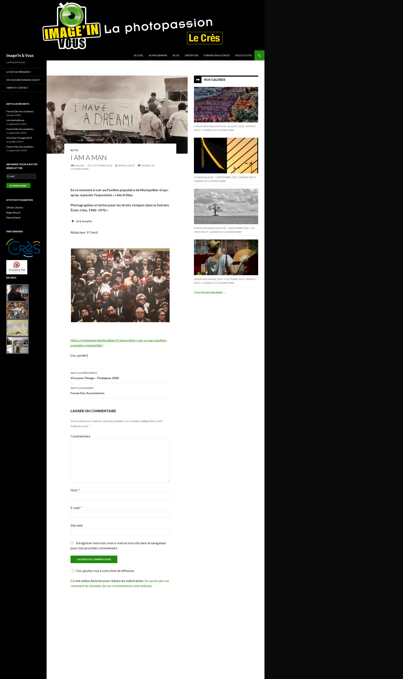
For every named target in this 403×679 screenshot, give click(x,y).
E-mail (76, 508)
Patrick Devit (126, 165)
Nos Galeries (214, 79)
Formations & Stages (217, 55)
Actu (74, 150)
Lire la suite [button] (84, 221)
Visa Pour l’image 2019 (208, 279)
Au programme (158, 55)
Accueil (138, 55)
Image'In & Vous (20, 55)
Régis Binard (13, 212)
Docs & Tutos (243, 55)
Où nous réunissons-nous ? (23, 79)
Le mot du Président (18, 72)
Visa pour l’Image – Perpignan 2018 (95, 375)
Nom (75, 490)
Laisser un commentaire (218, 130)
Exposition (191, 55)
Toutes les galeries (209, 292)
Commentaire (80, 436)
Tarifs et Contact (17, 87)
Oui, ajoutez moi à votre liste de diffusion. (105, 571)
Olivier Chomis (14, 207)
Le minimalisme (203, 177)
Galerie (80, 165)
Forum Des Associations (88, 390)
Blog (176, 55)
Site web (77, 525)
